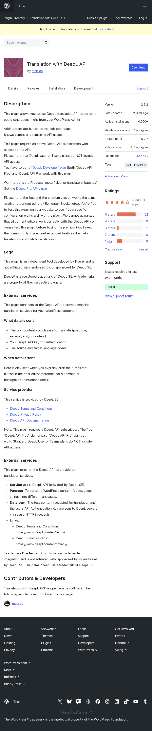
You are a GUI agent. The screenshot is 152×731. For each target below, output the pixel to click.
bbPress (12, 677)
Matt (9, 670)
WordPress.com (17, 663)
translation (140, 165)
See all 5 (142, 155)
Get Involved (124, 629)
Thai (16, 702)
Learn (82, 629)
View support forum (119, 296)
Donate (122, 643)
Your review (113, 249)
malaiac (37, 71)
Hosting (9, 643)
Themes (47, 636)
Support (142, 88)
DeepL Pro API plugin (31, 188)
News (8, 636)
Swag (121, 650)
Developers (86, 643)
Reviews (33, 88)
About (8, 629)
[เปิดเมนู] (145, 6)
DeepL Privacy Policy (25, 414)
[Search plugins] (46, 43)
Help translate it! (103, 29)
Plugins (46, 643)
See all (143, 249)
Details (13, 88)
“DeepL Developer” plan (48, 167)
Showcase (48, 629)
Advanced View (116, 176)
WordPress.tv (90, 650)
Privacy (9, 650)
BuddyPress (15, 684)
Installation (57, 88)
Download (138, 67)
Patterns (47, 650)
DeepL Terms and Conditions (31, 408)
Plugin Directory (14, 18)
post (128, 165)
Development (83, 88)
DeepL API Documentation (29, 420)
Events (120, 636)
